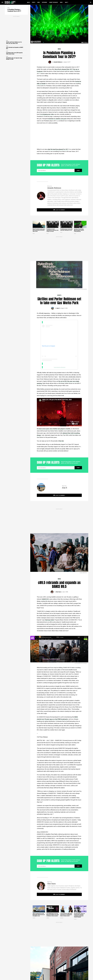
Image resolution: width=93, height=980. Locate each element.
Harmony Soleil (49, 620)
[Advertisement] (16, 26)
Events (33, 2)
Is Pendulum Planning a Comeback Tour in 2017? (14, 10)
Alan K (58, 308)
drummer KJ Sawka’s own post (57, 118)
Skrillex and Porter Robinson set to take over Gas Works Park (14, 42)
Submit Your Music (53, 2)
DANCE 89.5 (45, 599)
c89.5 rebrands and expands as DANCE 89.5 (14, 48)
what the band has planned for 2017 (57, 149)
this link (61, 441)
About (66, 2)
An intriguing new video (47, 114)
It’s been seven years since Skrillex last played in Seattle (53, 429)
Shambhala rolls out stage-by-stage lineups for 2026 (14, 58)
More (61, 2)
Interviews (44, 2)
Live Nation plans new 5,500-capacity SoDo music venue (14, 53)
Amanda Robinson (58, 62)
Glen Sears (58, 592)
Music (28, 2)
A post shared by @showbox (59, 367)
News (38, 2)
